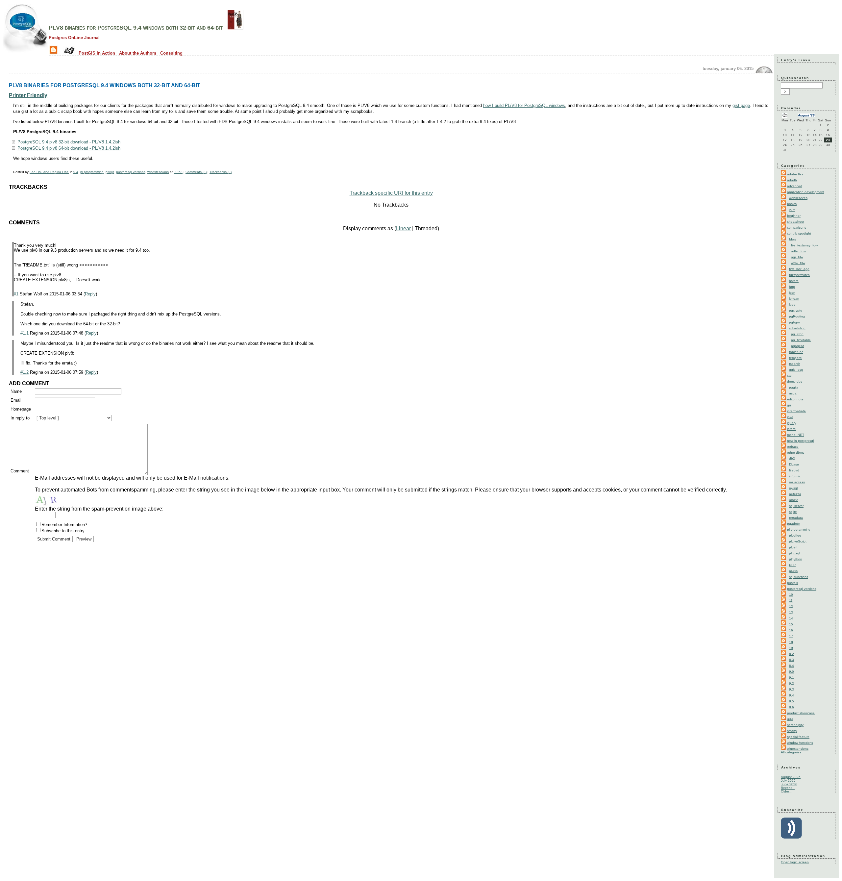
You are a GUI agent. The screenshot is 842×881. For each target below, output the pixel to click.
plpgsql (794, 553)
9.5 (791, 701)
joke (790, 417)
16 (791, 630)
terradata (796, 517)
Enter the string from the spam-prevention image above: (99, 509)
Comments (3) (196, 172)
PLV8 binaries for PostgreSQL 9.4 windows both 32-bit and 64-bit (136, 27)
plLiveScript (797, 541)
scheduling (797, 328)
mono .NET (795, 435)
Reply (90, 293)
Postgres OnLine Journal (74, 37)
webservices (798, 198)
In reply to (20, 417)
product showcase (801, 713)
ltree (792, 304)
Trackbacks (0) (221, 172)
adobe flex (795, 174)
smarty (792, 731)
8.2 (791, 654)
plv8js (110, 172)
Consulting (171, 53)
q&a (790, 719)
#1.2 (24, 372)
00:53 (178, 172)
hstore (794, 281)
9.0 (791, 671)
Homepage (21, 409)
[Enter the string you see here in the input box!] (54, 499)
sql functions (798, 577)
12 (791, 606)
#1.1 (24, 333)
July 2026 (788, 780)
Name (16, 391)
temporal (795, 358)
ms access (797, 482)
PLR (792, 565)
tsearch (794, 363)
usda (793, 393)
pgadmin (793, 523)
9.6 (791, 707)
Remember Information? (64, 524)
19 (791, 648)
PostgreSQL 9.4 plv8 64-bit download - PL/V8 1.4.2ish (68, 148)
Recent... (788, 788)
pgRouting (797, 316)
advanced (794, 186)
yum (792, 210)
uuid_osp (796, 369)
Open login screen (795, 862)
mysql (793, 488)
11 (791, 600)
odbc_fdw (798, 251)
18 (791, 642)
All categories (791, 752)
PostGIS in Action (97, 53)
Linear (403, 228)
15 (791, 624)
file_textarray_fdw (804, 245)
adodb (792, 180)
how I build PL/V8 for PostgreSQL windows (524, 105)
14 (791, 618)
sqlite (793, 512)
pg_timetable (801, 340)
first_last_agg (799, 269)
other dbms (795, 452)
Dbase (794, 464)
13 (791, 612)
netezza (795, 494)
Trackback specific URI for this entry (391, 193)
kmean (794, 298)
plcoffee (795, 535)
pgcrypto (795, 310)
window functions (800, 742)
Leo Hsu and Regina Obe (49, 172)
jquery (791, 423)
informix (795, 476)
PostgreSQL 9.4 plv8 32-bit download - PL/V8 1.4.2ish (68, 141)
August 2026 (791, 777)
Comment (20, 470)
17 (791, 636)
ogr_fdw (797, 257)
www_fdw (798, 263)
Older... (786, 791)
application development (805, 192)
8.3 (791, 660)
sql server (796, 506)
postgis (792, 583)
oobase (793, 446)
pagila (793, 387)
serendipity (795, 725)
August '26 (806, 115)
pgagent (797, 346)
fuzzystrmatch (799, 275)
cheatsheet (795, 221)
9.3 (791, 689)
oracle (793, 500)
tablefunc (796, 352)
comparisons (796, 227)
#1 (16, 293)
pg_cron (797, 334)
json (792, 292)
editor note (795, 399)
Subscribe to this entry (63, 530)
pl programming (92, 172)
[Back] (784, 116)
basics (792, 204)
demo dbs (794, 381)
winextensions (158, 172)
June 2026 (789, 784)
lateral (791, 429)
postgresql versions (130, 172)
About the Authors (137, 53)
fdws (792, 239)
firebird (794, 470)
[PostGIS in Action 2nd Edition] (235, 27)
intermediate (796, 411)
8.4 (791, 665)
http (792, 287)
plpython (795, 559)
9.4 (75, 172)
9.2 (791, 683)
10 (791, 594)
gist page (741, 105)
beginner (794, 215)
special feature (798, 737)
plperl (793, 547)
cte (789, 375)
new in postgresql (800, 440)
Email (16, 400)
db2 (792, 458)
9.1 (791, 677)
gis (789, 405)
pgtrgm (794, 322)
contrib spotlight (799, 233)
